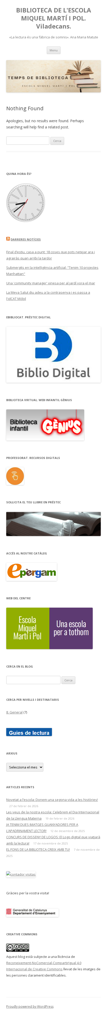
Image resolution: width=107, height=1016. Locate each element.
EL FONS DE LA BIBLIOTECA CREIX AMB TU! (38, 849)
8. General (14, 712)
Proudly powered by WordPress (30, 1006)
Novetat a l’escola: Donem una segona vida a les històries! (52, 799)
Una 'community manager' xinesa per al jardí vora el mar (50, 283)
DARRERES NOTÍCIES (26, 239)
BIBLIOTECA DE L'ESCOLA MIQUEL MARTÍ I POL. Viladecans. (53, 18)
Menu (54, 50)
